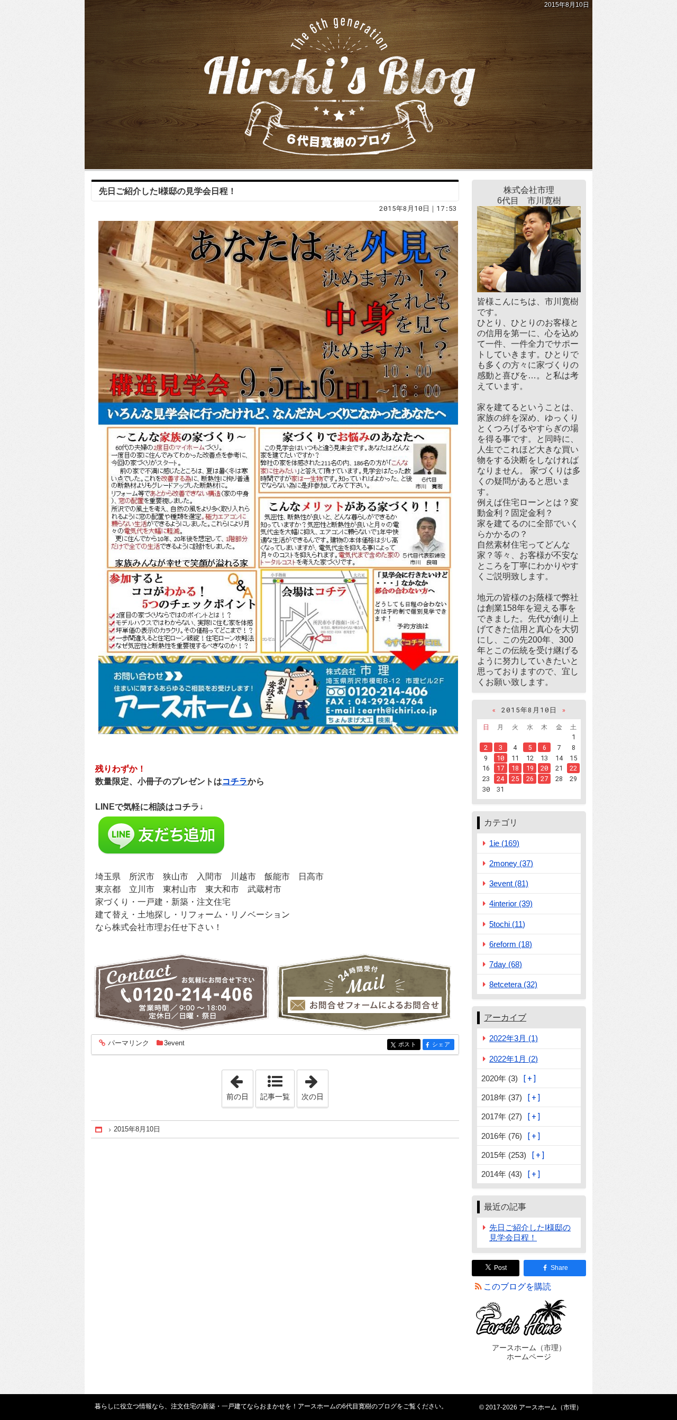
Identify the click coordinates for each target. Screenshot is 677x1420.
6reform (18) (510, 944)
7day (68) (505, 964)
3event (174, 1043)
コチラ (235, 781)
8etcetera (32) (513, 984)
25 (515, 778)
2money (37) (511, 863)
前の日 (239, 1085)
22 (573, 768)
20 (544, 768)
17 (500, 768)
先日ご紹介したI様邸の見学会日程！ (167, 191)
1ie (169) (504, 843)
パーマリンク (128, 1043)
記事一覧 (275, 1096)
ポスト (409, 1044)
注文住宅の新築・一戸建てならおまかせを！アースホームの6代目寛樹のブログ (338, 84)
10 (500, 758)
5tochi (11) (507, 924)
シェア (443, 1044)
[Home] (99, 1129)
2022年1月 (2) (513, 1058)
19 (530, 768)
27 (544, 778)
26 (530, 778)
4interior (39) (511, 903)
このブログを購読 (517, 1286)
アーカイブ (505, 1017)
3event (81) (508, 883)
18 (515, 768)
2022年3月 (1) (513, 1038)
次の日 (314, 1085)
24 (500, 778)
